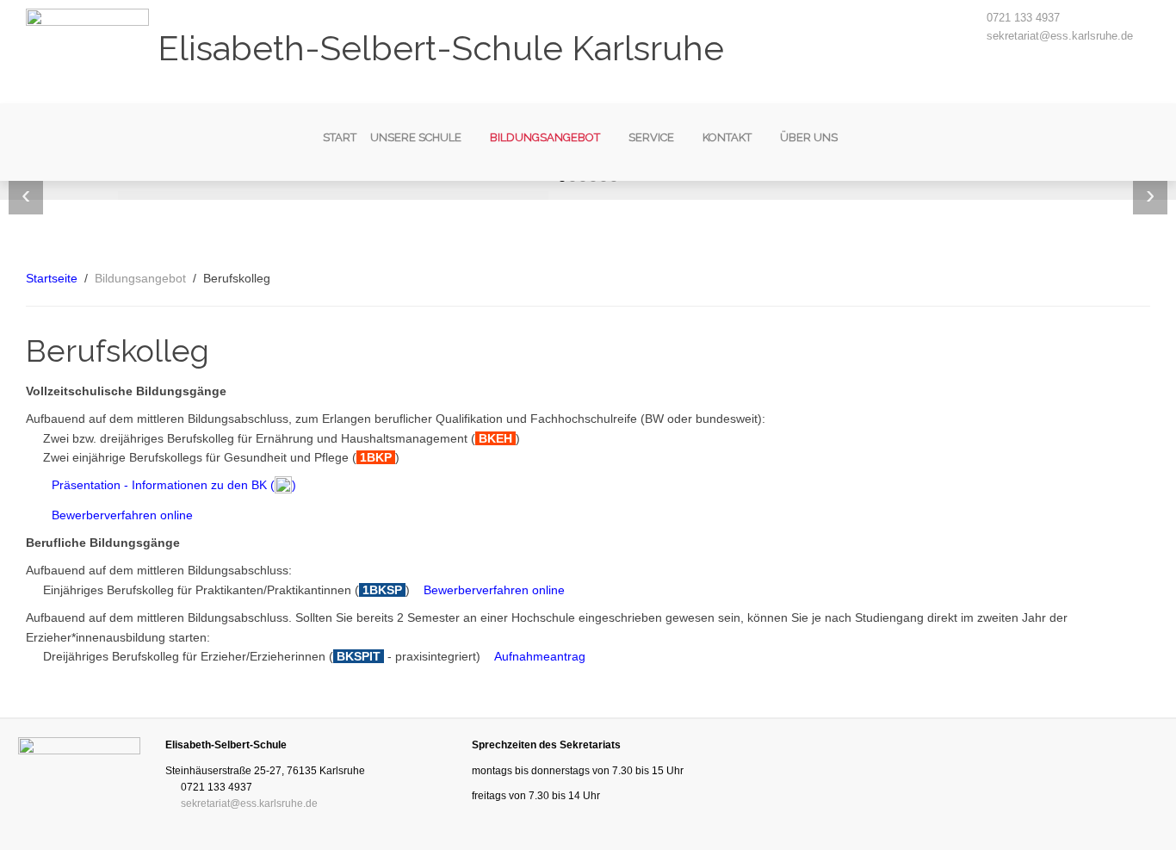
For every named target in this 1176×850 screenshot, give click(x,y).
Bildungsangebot (545, 137)
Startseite (51, 278)
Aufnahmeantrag (539, 656)
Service (651, 137)
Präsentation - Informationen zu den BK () (174, 485)
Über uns (809, 137)
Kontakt (727, 137)
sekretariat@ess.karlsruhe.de (1060, 35)
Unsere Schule (415, 137)
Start (339, 137)
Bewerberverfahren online (122, 515)
